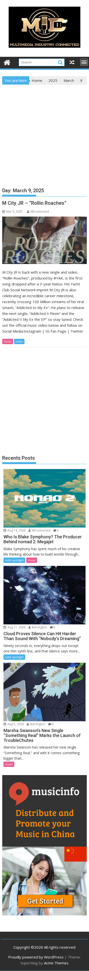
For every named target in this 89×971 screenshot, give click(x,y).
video (19, 341)
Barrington (39, 627)
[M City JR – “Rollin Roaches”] (44, 240)
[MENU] (84, 62)
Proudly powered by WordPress (36, 957)
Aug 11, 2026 (16, 627)
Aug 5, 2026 (15, 724)
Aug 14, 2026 (16, 530)
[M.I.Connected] (7, 62)
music (8, 341)
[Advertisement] (44, 131)
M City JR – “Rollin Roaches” (34, 203)
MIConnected (39, 211)
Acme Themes (56, 962)
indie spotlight (14, 560)
